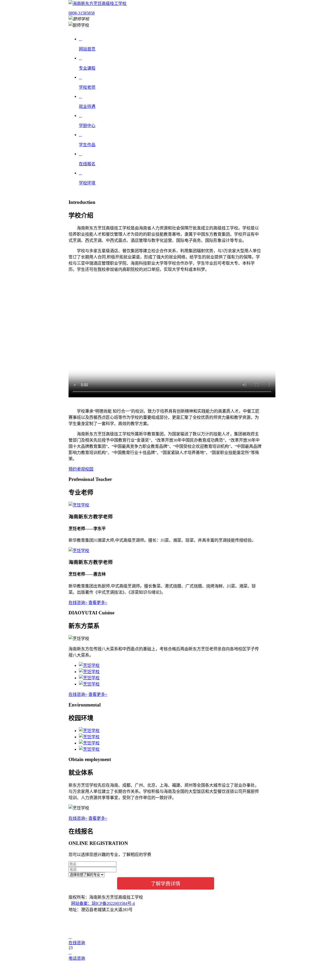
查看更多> (97, 602)
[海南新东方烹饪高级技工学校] (97, 3)
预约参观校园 (81, 469)
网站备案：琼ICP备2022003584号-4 (103, 903)
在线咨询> (78, 602)
